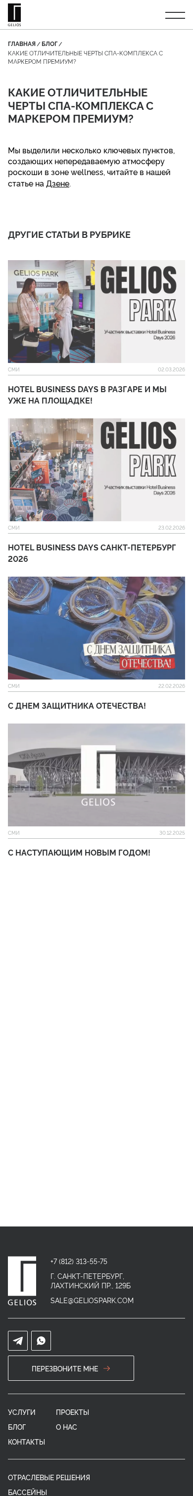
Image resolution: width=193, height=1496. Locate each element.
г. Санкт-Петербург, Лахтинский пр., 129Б (90, 1280)
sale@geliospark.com (92, 1300)
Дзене (57, 183)
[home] (22, 1281)
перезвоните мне (65, 1368)
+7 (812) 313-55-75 (78, 1261)
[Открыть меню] (175, 15)
